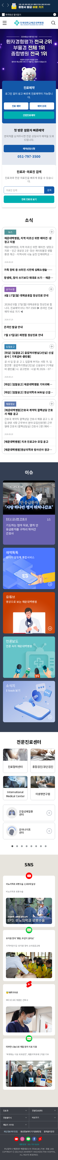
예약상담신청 (29, 148)
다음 (8, 5)
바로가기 (35, 1117)
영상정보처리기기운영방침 (30, 1131)
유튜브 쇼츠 (40, 1139)
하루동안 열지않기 (13, 14)
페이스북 (34, 1139)
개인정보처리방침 (11, 1131)
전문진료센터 (37, 1110)
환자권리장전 (49, 1131)
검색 (53, 23)
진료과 (5, 1110)
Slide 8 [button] (46, 846)
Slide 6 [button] (36, 846)
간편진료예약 (29, 115)
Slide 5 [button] (31, 846)
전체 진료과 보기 (29, 199)
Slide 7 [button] (41, 846)
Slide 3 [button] (31, 78)
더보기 (52, 232)
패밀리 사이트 (8, 1124)
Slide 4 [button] (36, 78)
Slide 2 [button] (27, 78)
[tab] (22, 78)
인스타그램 (22, 1139)
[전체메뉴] (4, 23)
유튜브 (16, 1139)
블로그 (28, 1139)
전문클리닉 (7, 1117)
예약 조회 (41, 106)
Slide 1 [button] (22, 78)
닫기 (54, 14)
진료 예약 (16, 106)
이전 (3, 5)
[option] (29, 6)
